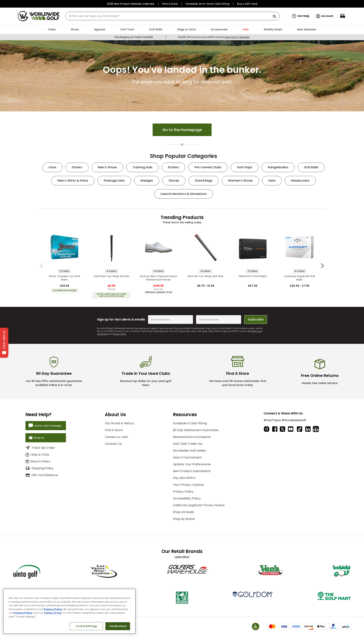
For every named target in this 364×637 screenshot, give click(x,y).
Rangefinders (278, 167)
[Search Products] (276, 16)
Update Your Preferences (192, 464)
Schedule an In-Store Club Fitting (207, 4)
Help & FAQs (40, 454)
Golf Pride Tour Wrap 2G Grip (111, 276)
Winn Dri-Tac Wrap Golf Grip (205, 276)
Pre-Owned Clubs (208, 167)
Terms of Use (53, 613)
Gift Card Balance (44, 475)
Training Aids (142, 167)
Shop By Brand (184, 519)
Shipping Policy (42, 468)
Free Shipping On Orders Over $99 (134, 37)
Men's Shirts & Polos (72, 180)
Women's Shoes (240, 180)
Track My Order (43, 448)
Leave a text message (47, 425)
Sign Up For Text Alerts (237, 37)
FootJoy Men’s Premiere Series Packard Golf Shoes (158, 278)
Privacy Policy (119, 334)
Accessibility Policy (187, 498)
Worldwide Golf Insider (189, 450)
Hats (271, 180)
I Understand (118, 626)
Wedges (146, 180)
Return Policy (40, 461)
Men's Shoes (107, 167)
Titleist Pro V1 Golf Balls (252, 276)
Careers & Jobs (116, 437)
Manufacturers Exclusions (192, 437)
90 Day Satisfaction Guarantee (196, 430)
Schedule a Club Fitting (190, 423)
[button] (301, 16)
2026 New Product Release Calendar (131, 4)
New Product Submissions (192, 471)
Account (327, 16)
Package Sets (114, 180)
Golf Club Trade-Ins (187, 444)
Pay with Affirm (184, 478)
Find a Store (170, 4)
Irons (52, 167)
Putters (173, 167)
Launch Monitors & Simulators (184, 194)
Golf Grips (244, 167)
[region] (69, 611)
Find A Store (114, 430)
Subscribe (255, 319)
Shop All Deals (183, 512)
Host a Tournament (187, 457)
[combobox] (172, 16)
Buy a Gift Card (247, 4)
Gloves (174, 180)
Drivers (77, 167)
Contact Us (113, 444)
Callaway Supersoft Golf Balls (299, 278)
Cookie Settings (86, 626)
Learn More (182, 557)
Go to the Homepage (182, 129)
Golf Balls (311, 167)
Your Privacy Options (188, 485)
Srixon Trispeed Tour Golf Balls (64, 278)
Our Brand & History (119, 423)
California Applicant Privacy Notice (199, 505)
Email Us (39, 437)
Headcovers (300, 180)
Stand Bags (204, 180)
